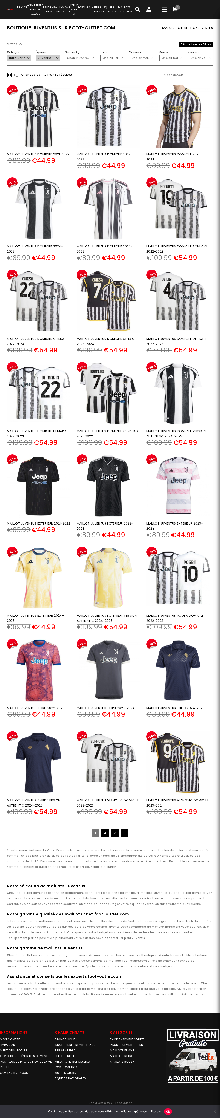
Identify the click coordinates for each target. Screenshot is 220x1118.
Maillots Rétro (122, 1056)
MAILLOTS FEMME (122, 1050)
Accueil (167, 28)
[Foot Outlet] (10, 9)
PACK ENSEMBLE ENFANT (127, 1045)
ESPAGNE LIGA (65, 1050)
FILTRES (12, 44)
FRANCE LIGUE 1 (66, 1039)
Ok (168, 1111)
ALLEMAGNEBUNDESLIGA (62, 9)
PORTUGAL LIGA (66, 1067)
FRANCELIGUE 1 (22, 9)
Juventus (160, 893)
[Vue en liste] (15, 75)
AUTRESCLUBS (96, 9)
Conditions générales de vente (24, 1056)
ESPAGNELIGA (49, 9)
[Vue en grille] (9, 75)
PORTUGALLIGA (84, 9)
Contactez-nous (14, 1073)
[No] (214, 1111)
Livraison (7, 1045)
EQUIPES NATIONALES (70, 1078)
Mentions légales (14, 1050)
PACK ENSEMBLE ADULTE (127, 1039)
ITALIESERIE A (74, 9)
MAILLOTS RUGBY (122, 1062)
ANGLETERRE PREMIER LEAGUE (35, 9)
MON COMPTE (10, 1039)
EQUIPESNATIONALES (109, 9)
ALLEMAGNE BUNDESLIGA (72, 1062)
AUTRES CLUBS (65, 1073)
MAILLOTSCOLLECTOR (124, 9)
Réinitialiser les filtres (196, 44)
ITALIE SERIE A (185, 28)
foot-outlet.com (28, 893)
